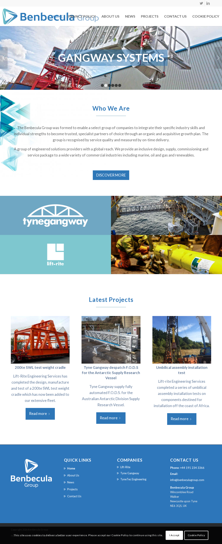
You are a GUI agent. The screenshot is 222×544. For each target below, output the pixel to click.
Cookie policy (205, 16)
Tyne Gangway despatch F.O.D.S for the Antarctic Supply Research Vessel (111, 372)
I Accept (174, 535)
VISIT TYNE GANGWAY (166, 225)
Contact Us (175, 16)
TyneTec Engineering (133, 479)
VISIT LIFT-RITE (166, 268)
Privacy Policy (82, 16)
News (130, 16)
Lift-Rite (125, 467)
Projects (149, 16)
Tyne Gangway (129, 473)
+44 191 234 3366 (192, 467)
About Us (110, 16)
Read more (38, 413)
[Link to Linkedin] (208, 3)
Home (57, 16)
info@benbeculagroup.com (187, 480)
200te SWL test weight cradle (40, 367)
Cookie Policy (196, 535)
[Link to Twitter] (201, 3)
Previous (4, 58)
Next (218, 58)
